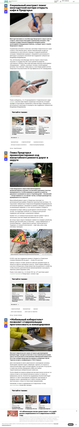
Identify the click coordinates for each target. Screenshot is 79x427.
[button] (12, 413)
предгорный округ (14, 142)
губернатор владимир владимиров (37, 144)
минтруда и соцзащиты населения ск (19, 144)
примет (12, 101)
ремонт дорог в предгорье (16, 311)
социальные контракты (38, 142)
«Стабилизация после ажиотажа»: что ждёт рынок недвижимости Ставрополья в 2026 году (38, 413)
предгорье (36, 308)
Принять (71, 424)
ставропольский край (25, 142)
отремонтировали (15, 273)
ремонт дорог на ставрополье (31, 311)
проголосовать (14, 385)
